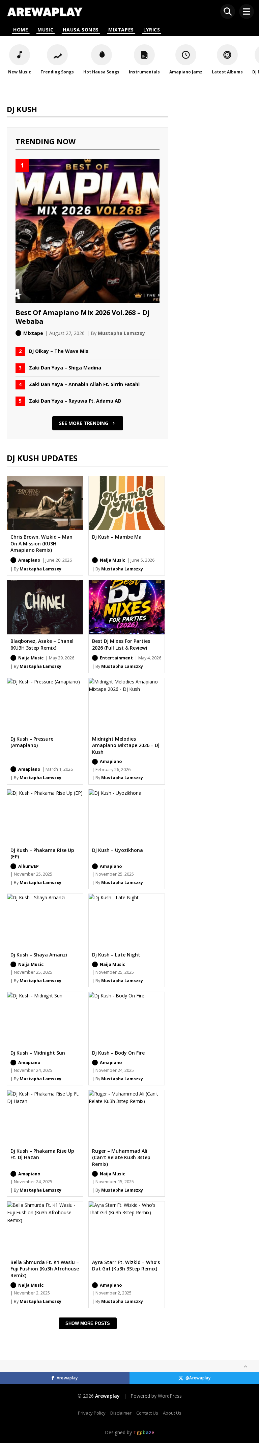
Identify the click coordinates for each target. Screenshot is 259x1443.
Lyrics (151, 29)
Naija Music (112, 560)
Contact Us (147, 1413)
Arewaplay (67, 1378)
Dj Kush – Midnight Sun (37, 1053)
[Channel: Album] (13, 560)
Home (20, 29)
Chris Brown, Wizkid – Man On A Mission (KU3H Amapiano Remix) (41, 543)
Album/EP (28, 866)
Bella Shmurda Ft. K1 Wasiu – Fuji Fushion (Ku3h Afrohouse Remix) (44, 1269)
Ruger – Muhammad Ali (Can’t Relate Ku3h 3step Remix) (121, 1157)
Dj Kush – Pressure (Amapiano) (31, 742)
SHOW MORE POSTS (87, 1323)
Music (45, 29)
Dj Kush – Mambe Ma (117, 537)
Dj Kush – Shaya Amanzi (38, 954)
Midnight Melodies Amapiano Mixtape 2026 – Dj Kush (126, 745)
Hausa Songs (81, 29)
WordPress (170, 1396)
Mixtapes (121, 29)
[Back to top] (245, 1366)
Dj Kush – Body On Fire (118, 1053)
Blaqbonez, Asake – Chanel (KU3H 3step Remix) (42, 644)
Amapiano (29, 560)
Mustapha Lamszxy (40, 569)
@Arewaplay (197, 1378)
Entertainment (116, 658)
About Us (172, 1413)
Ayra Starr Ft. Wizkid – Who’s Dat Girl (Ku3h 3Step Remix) (126, 1265)
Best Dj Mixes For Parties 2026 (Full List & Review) (121, 644)
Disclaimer (121, 1413)
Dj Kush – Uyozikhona (117, 850)
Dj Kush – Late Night (116, 954)
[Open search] (227, 11)
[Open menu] (246, 11)
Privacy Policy (92, 1413)
